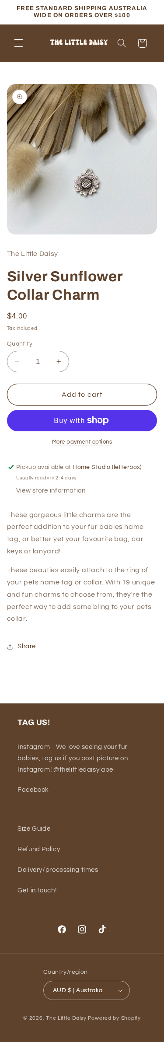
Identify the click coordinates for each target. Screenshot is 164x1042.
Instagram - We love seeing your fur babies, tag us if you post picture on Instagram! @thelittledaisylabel (72, 758)
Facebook (33, 790)
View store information (51, 490)
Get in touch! (36, 890)
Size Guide (33, 828)
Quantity (19, 344)
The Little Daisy (66, 1018)
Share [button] (26, 646)
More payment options (82, 442)
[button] (18, 43)
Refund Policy (38, 849)
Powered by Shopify (114, 1018)
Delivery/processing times (57, 870)
